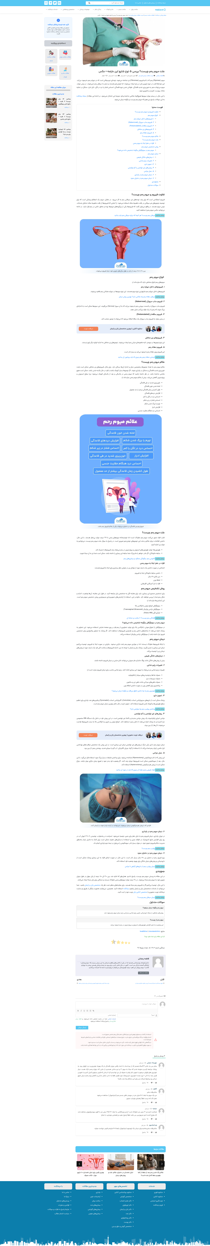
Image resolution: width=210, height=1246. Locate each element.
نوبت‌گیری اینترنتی (156, 1201)
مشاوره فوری (158, 1192)
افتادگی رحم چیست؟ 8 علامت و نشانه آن (141, 618)
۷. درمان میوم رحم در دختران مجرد (142, 178)
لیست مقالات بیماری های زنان (136, 15)
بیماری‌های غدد (95, 1205)
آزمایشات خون (95, 1196)
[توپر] (78, 1010)
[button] (79, 1164)
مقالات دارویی (51, 73)
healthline (143, 931)
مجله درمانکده (81, 96)
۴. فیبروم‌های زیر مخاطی (145, 129)
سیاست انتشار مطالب (61, 1213)
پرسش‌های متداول (62, 1201)
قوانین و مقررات (63, 1205)
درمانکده (126, 888)
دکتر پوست (128, 1222)
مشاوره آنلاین (158, 1196)
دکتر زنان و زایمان (126, 1209)
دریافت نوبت (88, 329)
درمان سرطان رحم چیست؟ (146, 897)
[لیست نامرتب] (90, 1010)
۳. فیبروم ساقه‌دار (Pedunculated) (142, 126)
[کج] (81, 1010)
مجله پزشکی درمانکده (160, 15)
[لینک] (93, 1010)
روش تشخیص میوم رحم (150, 147)
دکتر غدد (129, 1213)
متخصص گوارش (126, 1196)
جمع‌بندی (155, 182)
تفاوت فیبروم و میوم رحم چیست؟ (146, 112)
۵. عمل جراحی (149, 171)
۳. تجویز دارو (149, 164)
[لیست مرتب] (87, 1010)
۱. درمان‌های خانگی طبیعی (145, 157)
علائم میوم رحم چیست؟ (150, 136)
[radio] (129, 944)
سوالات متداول (153, 185)
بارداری (98, 1192)
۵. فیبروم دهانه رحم (147, 133)
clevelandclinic (154, 931)
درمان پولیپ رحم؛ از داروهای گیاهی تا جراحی (140, 866)
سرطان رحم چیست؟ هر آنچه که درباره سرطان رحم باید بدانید (134, 215)
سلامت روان (96, 1201)
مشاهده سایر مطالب (143, 973)
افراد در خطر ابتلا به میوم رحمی (143, 143)
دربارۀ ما (66, 1196)
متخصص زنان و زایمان (92, 885)
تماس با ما (138, 3)
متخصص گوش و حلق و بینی (122, 1226)
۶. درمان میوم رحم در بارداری (144, 175)
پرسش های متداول (149, 3)
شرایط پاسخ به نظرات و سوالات (58, 1209)
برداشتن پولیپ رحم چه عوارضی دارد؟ (142, 709)
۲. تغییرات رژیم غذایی (146, 161)
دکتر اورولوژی (127, 1205)
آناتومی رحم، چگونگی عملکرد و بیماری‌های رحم (139, 558)
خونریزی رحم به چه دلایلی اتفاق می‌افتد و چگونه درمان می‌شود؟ (133, 691)
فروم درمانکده (158, 1205)
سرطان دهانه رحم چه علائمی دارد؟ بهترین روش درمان (137, 297)
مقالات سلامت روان (65, 57)
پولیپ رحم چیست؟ (148, 848)
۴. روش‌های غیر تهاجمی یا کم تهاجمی (141, 168)
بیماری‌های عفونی (94, 1213)
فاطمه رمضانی (159, 76)
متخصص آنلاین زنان (140, 892)
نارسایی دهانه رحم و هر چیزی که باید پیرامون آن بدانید (136, 357)
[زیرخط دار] (84, 1010)
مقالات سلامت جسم (149, 15)
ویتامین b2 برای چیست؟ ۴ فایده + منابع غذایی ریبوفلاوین (65, 101)
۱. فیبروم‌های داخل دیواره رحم (144, 119)
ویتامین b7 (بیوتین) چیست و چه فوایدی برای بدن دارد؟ (65, 131)
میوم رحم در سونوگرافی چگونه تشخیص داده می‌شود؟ (135, 150)
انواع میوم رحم (153, 115)
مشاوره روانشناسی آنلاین (123, 1192)
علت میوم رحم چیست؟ (150, 140)
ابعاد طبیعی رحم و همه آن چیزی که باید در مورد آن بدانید (135, 770)
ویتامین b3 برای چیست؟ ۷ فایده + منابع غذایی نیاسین (65, 116)
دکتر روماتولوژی (126, 1218)
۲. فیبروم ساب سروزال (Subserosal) (141, 122)
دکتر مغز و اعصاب (126, 1201)
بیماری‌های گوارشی (94, 1209)
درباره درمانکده (161, 3)
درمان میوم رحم (153, 154)
